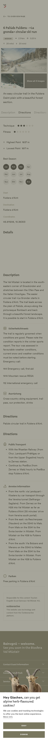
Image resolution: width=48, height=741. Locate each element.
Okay (24, 726)
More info (8, 716)
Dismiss (24, 734)
